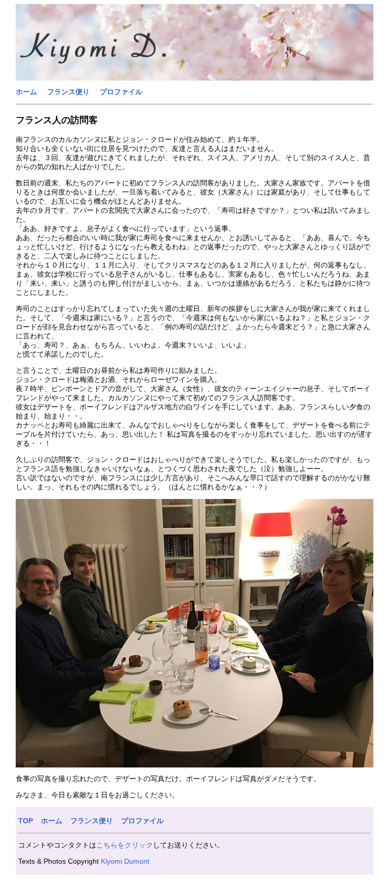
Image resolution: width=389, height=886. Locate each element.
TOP (25, 821)
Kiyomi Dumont (125, 861)
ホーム (26, 92)
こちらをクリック (124, 845)
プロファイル (121, 92)
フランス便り (68, 92)
